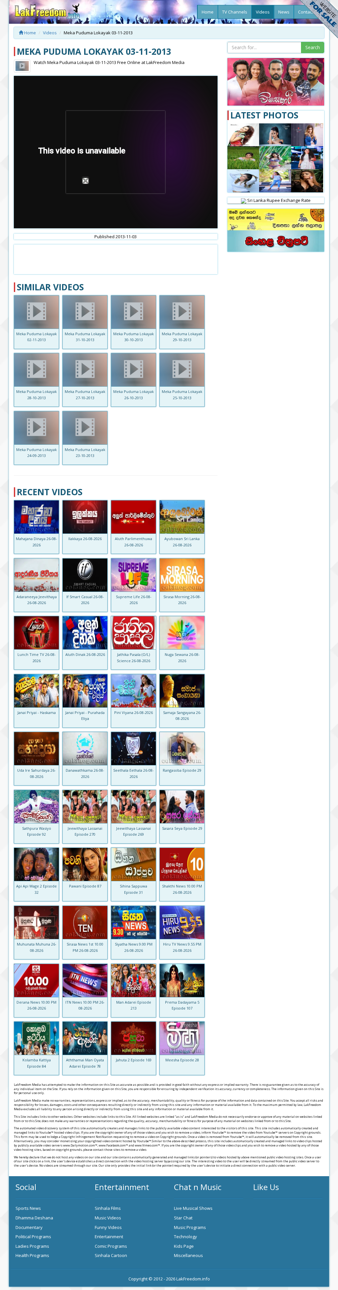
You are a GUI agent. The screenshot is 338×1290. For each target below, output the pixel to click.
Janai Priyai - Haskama (36, 712)
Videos (263, 12)
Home (208, 12)
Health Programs (32, 1255)
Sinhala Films (108, 1208)
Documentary (29, 1227)
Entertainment (109, 1237)
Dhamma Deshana (34, 1218)
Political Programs (33, 1237)
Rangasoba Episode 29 (182, 770)
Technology (185, 1237)
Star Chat (183, 1218)
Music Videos (108, 1218)
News (283, 12)
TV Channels (234, 12)
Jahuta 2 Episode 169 (134, 1059)
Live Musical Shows (193, 1208)
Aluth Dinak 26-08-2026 (85, 654)
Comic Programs (111, 1246)
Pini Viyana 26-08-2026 (133, 712)
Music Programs (190, 1227)
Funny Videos (108, 1227)
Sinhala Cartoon (111, 1255)
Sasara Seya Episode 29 (182, 828)
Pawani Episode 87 (85, 886)
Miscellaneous (188, 1255)
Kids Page (184, 1246)
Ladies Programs (32, 1246)
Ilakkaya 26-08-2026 (85, 538)
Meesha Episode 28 (182, 1059)
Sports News (28, 1208)
